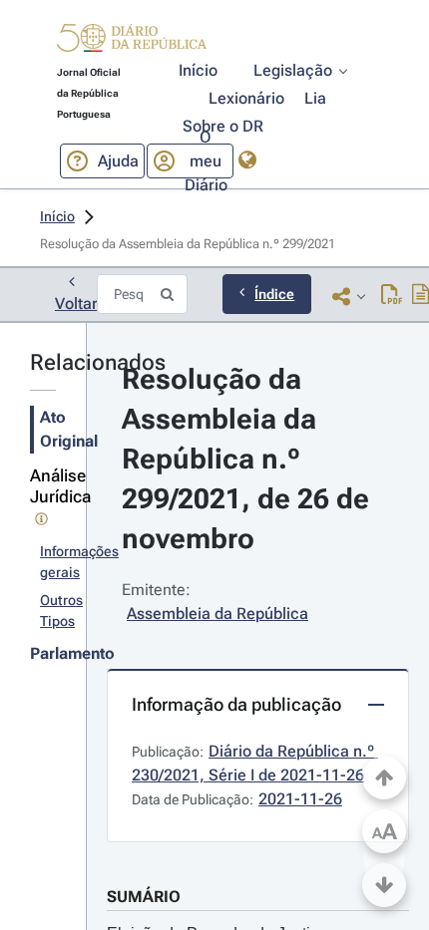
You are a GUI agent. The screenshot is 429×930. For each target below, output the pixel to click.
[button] (132, 41)
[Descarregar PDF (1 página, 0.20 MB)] (391, 296)
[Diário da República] (132, 42)
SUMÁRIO (144, 896)
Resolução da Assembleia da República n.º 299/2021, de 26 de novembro (249, 459)
